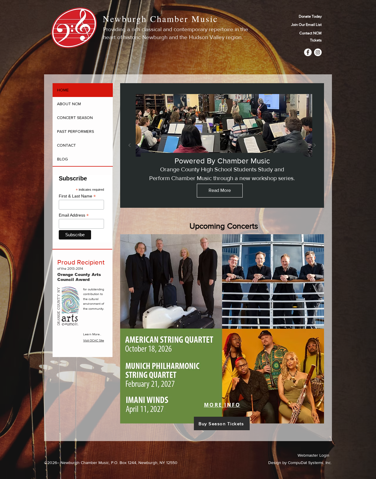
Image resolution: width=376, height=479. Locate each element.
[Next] (314, 145)
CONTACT (66, 145)
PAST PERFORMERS (75, 131)
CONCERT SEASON (75, 117)
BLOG (62, 159)
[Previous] (129, 145)
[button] (301, 24)
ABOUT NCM (69, 103)
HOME (63, 90)
